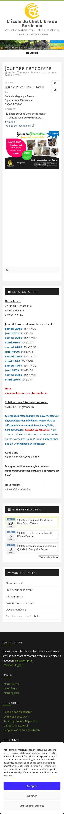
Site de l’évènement (20, 125)
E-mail (12, 121)
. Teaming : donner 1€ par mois (20, 721)
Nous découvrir (14, 583)
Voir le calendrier (47, 557)
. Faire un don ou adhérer (16, 712)
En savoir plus (24, 660)
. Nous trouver (10, 684)
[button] (55, 90)
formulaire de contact (19, 489)
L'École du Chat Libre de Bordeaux (32, 23)
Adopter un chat (15, 596)
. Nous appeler (10, 693)
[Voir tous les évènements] (55, 83)
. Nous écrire (9, 688)
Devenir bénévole (16, 609)
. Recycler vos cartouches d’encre (21, 730)
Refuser (32, 796)
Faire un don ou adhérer (20, 603)
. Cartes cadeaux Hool (15, 725)
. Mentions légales (12, 665)
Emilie (11, 72)
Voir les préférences (32, 805)
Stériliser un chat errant (19, 590)
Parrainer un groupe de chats (22, 616)
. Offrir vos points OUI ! (15, 716)
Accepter (32, 786)
